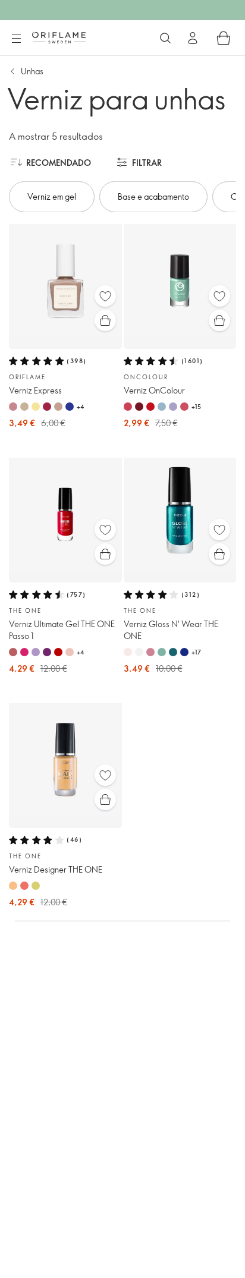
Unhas (32, 71)
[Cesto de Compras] (223, 38)
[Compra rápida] (105, 320)
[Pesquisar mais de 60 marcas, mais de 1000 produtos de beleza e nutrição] (165, 38)
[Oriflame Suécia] (59, 37)
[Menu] (16, 39)
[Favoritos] (105, 296)
